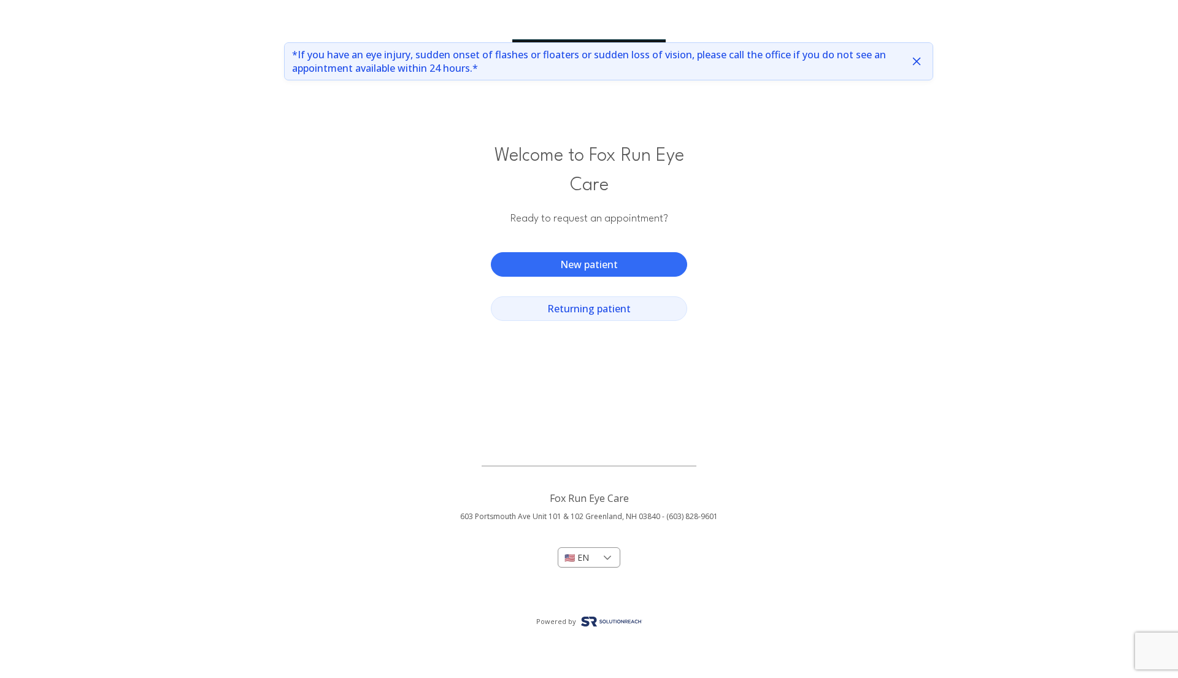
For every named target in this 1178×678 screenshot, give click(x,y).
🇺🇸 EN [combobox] (576, 557)
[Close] (916, 61)
